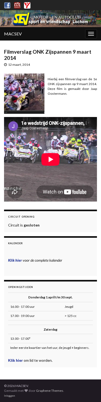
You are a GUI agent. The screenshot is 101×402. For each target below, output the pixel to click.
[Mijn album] (17, 4)
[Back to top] (89, 390)
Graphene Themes (49, 391)
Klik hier (16, 360)
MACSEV (13, 33)
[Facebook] (7, 4)
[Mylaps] (27, 4)
